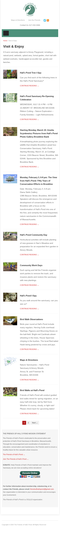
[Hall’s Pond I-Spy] (10, 297)
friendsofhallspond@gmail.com (42, 489)
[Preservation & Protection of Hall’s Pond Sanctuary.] (30, 9)
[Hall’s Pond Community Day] (10, 236)
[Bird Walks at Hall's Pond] (10, 391)
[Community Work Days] (10, 266)
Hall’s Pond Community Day (33, 235)
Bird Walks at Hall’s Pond (32, 390)
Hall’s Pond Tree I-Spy (30, 73)
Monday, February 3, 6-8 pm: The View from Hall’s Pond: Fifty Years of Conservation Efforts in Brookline (38, 180)
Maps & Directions (18, 20)
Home (5, 40)
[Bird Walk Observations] (10, 320)
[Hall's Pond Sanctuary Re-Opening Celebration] (10, 97)
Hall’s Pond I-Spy (28, 295)
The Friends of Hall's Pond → (14, 454)
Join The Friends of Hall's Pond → (16, 459)
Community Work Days (31, 265)
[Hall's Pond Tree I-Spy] (10, 74)
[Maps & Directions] (10, 361)
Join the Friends (34, 20)
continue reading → (29, 86)
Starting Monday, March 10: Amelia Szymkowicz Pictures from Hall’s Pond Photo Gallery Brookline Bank (39, 133)
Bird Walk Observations (31, 319)
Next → (35, 423)
